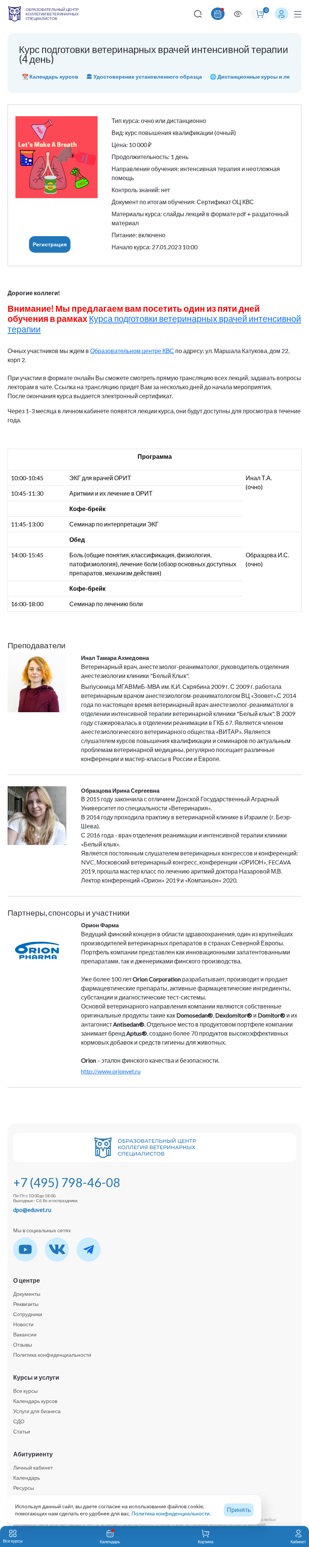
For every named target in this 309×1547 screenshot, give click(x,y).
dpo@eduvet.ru (32, 1209)
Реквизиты (25, 1304)
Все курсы (25, 1391)
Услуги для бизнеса (37, 1411)
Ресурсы (23, 1488)
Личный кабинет (33, 1467)
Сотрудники (27, 1314)
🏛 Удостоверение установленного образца (144, 76)
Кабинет (298, 1541)
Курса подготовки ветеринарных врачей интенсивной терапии (154, 323)
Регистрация (50, 244)
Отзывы (22, 1344)
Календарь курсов (35, 1401)
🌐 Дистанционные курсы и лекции (256, 76)
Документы (26, 1294)
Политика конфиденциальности (52, 1354)
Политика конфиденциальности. (171, 1513)
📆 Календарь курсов (50, 76)
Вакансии (25, 1334)
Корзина (205, 1541)
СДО (18, 1421)
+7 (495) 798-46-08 (66, 1182)
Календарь (26, 1477)
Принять (239, 1509)
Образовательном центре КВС (132, 350)
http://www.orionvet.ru (111, 1071)
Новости (23, 1324)
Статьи (21, 1431)
